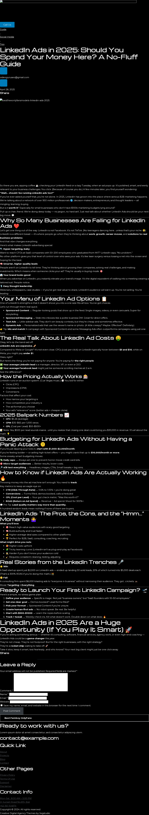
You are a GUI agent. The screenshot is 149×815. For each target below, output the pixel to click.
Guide (3, 29)
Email (4, 698)
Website (4, 701)
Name (4, 694)
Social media (7, 36)
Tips (2, 44)
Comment (6, 690)
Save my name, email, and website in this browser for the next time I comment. (47, 705)
